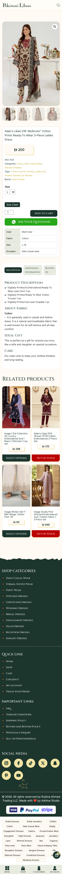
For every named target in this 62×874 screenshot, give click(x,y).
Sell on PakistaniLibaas (21, 738)
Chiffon (53, 821)
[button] (54, 26)
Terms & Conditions (18, 714)
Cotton (20, 163)
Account (55, 872)
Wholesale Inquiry (18, 732)
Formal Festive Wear (19, 584)
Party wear (10, 845)
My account (14, 685)
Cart (9, 673)
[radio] (7, 192)
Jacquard (40, 836)
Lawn (8, 841)
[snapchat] (55, 763)
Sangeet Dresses (16, 638)
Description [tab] (13, 270)
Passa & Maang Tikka (47, 845)
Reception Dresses (17, 632)
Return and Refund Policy (23, 726)
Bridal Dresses (15, 614)
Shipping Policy (16, 720)
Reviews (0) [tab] (49, 270)
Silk (54, 850)
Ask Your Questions (34, 222)
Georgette (9, 836)
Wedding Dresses (17, 608)
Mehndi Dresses (24, 841)
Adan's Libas (18, 179)
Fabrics (31, 831)
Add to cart (44, 213)
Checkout (12, 679)
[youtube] (18, 775)
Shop (9, 667)
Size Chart (12, 204)
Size (7, 186)
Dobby (52, 826)
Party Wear (13, 590)
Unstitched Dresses (18, 602)
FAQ (8, 708)
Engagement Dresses (19, 620)
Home (9, 661)
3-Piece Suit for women (22, 171)
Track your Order (18, 691)
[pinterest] (6, 775)
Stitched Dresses (13, 167)
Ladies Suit (40, 171)
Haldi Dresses (15, 626)
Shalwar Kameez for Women (18, 175)
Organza (54, 841)
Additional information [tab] (32, 270)
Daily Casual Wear (33, 163)
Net (41, 841)
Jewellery (53, 836)
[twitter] (42, 763)
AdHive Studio (50, 800)
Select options (16, 458)
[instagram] (6, 763)
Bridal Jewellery (34, 821)
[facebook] (18, 763)
